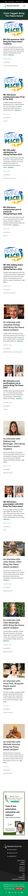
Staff (23, 875)
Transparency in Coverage (18, 879)
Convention (17, 1)
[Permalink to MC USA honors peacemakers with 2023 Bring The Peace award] (14, 491)
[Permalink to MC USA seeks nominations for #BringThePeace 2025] (14, 139)
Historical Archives (11, 1)
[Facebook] (6, 892)
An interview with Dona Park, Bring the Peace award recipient (13, 685)
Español (6, 1)
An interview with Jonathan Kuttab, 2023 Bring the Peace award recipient (13, 326)
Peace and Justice (12, 65)
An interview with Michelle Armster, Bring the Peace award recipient (12, 746)
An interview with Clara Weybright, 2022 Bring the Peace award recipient (13, 624)
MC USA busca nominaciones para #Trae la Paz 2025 (14, 97)
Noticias (5, 65)
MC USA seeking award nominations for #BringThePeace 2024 (13, 267)
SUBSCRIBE (19, 888)
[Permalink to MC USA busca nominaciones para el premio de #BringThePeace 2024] (14, 197)
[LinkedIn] (15, 892)
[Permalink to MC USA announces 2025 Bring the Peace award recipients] (14, 29)
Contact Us (22, 1)
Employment (22, 877)
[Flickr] (9, 892)
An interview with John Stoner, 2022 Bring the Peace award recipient (12, 563)
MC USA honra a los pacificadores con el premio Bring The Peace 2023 (13, 384)
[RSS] (18, 892)
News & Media (21, 860)
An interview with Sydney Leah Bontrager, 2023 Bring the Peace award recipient (14, 443)
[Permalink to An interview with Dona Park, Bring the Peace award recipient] (14, 670)
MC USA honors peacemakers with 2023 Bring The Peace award (13, 504)
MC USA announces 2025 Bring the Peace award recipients (13, 41)
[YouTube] (21, 892)
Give (24, 873)
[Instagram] (12, 892)
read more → (11, 54)
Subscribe (22, 864)
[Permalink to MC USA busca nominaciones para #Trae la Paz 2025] (14, 84)
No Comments (6, 62)
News (4, 178)
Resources (22, 870)
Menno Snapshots (8, 351)
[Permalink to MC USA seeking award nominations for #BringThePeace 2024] (14, 254)
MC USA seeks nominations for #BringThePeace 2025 (12, 152)
